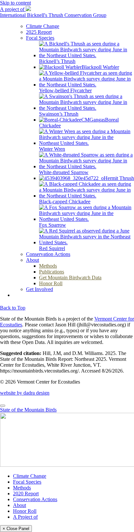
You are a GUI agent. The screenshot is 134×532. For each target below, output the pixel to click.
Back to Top (12, 307)
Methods (22, 487)
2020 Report (26, 493)
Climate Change (29, 476)
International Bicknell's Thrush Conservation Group (53, 15)
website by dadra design (24, 393)
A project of (13, 9)
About (19, 505)
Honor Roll (24, 511)
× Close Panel (16, 528)
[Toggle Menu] (2, 406)
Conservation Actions (35, 499)
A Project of (25, 517)
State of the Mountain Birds (28, 409)
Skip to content (15, 3)
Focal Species (27, 482)
